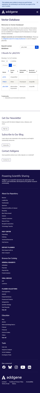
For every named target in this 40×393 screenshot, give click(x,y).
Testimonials (5, 203)
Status (14, 383)
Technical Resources (7, 239)
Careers (4, 216)
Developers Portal (6, 355)
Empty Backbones (6, 297)
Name (4, 72)
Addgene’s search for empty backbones (14, 38)
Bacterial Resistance (32, 71)
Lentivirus (4, 283)
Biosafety (4, 210)
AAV (3, 281)
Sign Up (5, 128)
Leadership (5, 200)
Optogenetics (5, 302)
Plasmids (4, 267)
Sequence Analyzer (7, 349)
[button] (37, 12)
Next (14, 65)
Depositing (5, 234)
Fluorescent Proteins (7, 299)
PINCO (5, 82)
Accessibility (29, 382)
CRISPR (4, 294)
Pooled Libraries (6, 273)
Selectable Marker (23, 71)
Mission (4, 197)
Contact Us (6, 160)
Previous (5, 65)
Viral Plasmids (5, 307)
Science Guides (6, 332)
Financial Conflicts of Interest (9, 208)
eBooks (4, 322)
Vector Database (6, 352)
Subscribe (6, 145)
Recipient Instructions (7, 223)
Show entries (8, 61)
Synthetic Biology (6, 304)
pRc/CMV (5, 86)
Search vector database (6, 47)
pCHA (4, 77)
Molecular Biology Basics (8, 324)
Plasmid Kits (5, 270)
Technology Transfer (7, 226)
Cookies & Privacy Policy (16, 382)
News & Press (5, 221)
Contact (4, 382)
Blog (3, 319)
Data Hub (4, 347)
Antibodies (4, 265)
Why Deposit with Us (7, 250)
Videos (3, 335)
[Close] (36, 2)
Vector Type (12, 71)
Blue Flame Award (6, 213)
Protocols (4, 330)
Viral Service (5, 242)
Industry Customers (7, 218)
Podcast (4, 327)
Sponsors (4, 205)
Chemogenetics (6, 291)
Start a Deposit (6, 252)
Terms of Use (5, 383)
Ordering (4, 237)
